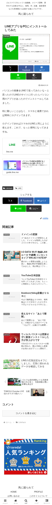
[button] (34, 76)
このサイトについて (38, 495)
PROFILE (38, 491)
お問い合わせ (14, 495)
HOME (14, 491)
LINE (20, 188)
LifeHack (8, 188)
